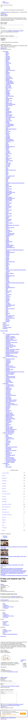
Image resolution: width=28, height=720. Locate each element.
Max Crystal (8, 86)
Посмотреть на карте (13, 671)
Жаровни (8, 370)
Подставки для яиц (10, 403)
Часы (7, 445)
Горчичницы (8, 410)
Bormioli (7, 178)
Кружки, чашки (9, 426)
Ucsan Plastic (8, 294)
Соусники (8, 396)
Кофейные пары (9, 417)
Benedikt (7, 92)
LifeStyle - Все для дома (8, 606)
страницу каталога (16, 596)
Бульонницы (8, 398)
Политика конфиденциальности (10, 634)
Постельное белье (10, 457)
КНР (7, 54)
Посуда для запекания (10, 367)
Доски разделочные (10, 372)
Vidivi (7, 157)
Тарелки (7, 387)
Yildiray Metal (9, 290)
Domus (7, 145)
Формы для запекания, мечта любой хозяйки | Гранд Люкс (13, 556)
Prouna (7, 260)
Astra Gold (8, 76)
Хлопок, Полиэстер (10, 308)
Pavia (7, 307)
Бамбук (7, 185)
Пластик (8, 204)
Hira (7, 289)
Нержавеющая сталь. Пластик (12, 225)
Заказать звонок (4, 14)
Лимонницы (8, 397)
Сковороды (8, 361)
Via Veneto (8, 155)
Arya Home (8, 303)
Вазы (7, 435)
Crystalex (8, 123)
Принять (23, 713)
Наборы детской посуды (11, 429)
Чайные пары (9, 416)
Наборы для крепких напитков (12, 349)
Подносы (8, 411)
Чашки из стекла (9, 338)
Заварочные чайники (10, 418)
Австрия (8, 56)
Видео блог (3, 539)
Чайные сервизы (9, 414)
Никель (7, 201)
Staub (7, 314)
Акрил (7, 173)
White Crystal (8, 158)
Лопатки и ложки (10, 374)
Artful (7, 288)
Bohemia (7, 79)
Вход (4, 1)
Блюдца (7, 425)
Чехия (7, 52)
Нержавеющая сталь (10, 146)
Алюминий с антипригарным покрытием (15, 182)
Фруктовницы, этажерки (11, 399)
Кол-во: (2, 683)
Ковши (7, 364)
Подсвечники (9, 437)
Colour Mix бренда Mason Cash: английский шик (11, 569)
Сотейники (8, 362)
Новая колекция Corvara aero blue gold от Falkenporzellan (13, 571)
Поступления (6, 325)
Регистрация (6, 2)
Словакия (8, 67)
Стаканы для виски (10, 350)
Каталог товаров (4, 330)
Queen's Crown (9, 100)
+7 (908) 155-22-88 (5, 12)
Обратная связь (4, 677)
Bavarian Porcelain (10, 245)
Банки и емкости (9, 382)
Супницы (8, 405)
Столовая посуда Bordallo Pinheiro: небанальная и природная (14, 575)
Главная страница (4, 599)
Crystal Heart (8, 111)
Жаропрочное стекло (10, 70)
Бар (4, 603)
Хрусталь (8, 107)
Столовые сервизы (10, 385)
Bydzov (7, 110)
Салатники (8, 391)
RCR (7, 171)
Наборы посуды (9, 365)
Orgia (7, 143)
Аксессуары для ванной (11, 450)
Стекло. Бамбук (9, 222)
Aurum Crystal (9, 77)
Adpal (7, 262)
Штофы (7, 348)
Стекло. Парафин (9, 273)
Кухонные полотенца (10, 461)
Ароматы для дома (10, 438)
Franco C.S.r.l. (9, 153)
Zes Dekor (8, 299)
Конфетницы (9, 388)
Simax (7, 71)
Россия (7, 64)
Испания (8, 59)
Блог (2, 567)
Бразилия (8, 57)
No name (8, 281)
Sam (7, 167)
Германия (8, 58)
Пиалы (7, 409)
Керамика (8, 72)
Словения (8, 69)
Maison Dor (8, 306)
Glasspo (7, 113)
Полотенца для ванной (11, 459)
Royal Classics (9, 87)
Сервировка (5, 605)
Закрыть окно (4, 48)
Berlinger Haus (9, 199)
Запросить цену (12, 717)
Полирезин (8, 220)
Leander (7, 99)
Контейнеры (8, 381)
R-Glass (7, 319)
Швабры (8, 451)
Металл (7, 144)
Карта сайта (3, 636)
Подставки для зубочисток (12, 404)
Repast (7, 101)
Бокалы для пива (9, 355)
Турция (7, 65)
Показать (5, 536)
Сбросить (5, 537)
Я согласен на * (13, 704)
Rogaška (7, 321)
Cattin (7, 161)
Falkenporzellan (9, 98)
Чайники (8, 363)
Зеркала (7, 443)
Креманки (8, 341)
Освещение (5, 607)
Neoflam (7, 205)
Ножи (7, 375)
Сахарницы (8, 422)
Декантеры (8, 343)
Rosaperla (8, 133)
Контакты (5, 328)
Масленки (8, 392)
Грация (7, 279)
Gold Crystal (8, 85)
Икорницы (8, 406)
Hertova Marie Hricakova (11, 128)
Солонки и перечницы (11, 395)
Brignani (7, 147)
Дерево (7, 134)
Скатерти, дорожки (10, 462)
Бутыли (7, 378)
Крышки (8, 368)
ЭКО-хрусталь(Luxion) (11, 170)
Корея (7, 60)
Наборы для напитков (10, 337)
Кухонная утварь (9, 369)
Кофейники (8, 419)
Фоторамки (8, 441)
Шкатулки (8, 453)
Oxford (7, 236)
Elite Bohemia (9, 112)
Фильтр (2, 584)
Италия (7, 53)
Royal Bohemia (9, 114)
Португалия (8, 63)
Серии (4, 323)
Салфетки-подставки (10, 376)
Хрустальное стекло (10, 117)
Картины (8, 444)
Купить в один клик (15, 705)
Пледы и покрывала (10, 458)
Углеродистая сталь (10, 227)
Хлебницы (8, 379)
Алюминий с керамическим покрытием (14, 249)
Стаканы (8, 335)
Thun (7, 106)
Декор (7, 439)
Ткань (7, 214)
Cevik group (8, 162)
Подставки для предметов (11, 446)
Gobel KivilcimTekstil (10, 305)
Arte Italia (8, 135)
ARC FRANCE (9, 316)
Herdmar (7, 276)
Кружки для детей (10, 430)
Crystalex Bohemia (10, 81)
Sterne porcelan (9, 105)
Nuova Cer (8, 141)
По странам (5, 51)
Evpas (7, 127)
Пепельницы (8, 448)
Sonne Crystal (9, 116)
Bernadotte (8, 93)
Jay (6, 248)
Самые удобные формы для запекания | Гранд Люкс (12, 564)
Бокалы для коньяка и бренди (12, 351)
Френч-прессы (9, 421)
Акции (4, 326)
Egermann (8, 84)
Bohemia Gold (9, 80)
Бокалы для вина (9, 344)
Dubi (7, 97)
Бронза (7, 132)
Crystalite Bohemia (10, 83)
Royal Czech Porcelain (10, 104)
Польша (7, 62)
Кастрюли (8, 360)
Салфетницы (8, 389)
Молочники (8, 402)
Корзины (8, 408)
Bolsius (7, 266)
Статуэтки (8, 442)
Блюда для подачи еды (11, 401)
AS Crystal (8, 118)
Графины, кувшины (10, 336)
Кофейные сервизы (10, 415)
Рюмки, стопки (9, 347)
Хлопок (7, 302)
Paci (6, 293)
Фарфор (7, 91)
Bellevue (7, 73)
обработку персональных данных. (15, 30)
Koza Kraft (8, 296)
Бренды (5, 322)
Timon (7, 154)
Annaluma (8, 138)
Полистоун (8, 207)
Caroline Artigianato (10, 140)
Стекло (7, 74)
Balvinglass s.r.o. (9, 78)
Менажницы (8, 394)
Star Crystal (8, 90)
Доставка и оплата (7, 327)
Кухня (4, 604)
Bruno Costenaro (9, 139)
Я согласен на (13, 30)
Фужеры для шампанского (11, 342)
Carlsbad (7, 94)
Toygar (7, 298)
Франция (8, 66)
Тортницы (8, 390)
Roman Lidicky (9, 103)
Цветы (7, 436)
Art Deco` (8, 177)
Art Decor (8, 151)
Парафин (8, 263)
